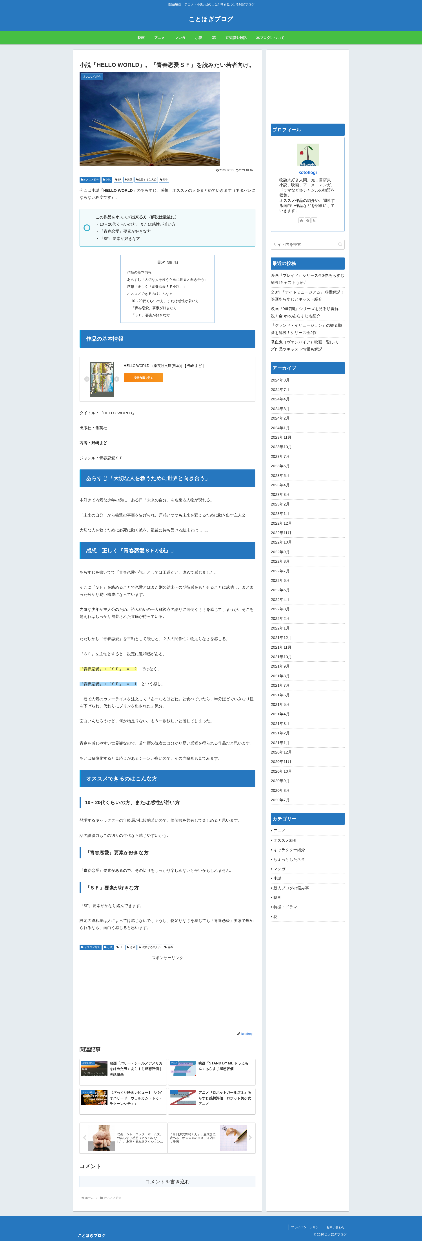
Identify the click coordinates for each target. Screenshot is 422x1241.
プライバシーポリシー (306, 1227)
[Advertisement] (167, 992)
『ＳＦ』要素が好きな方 (150, 315)
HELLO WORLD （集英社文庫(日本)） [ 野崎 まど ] (164, 366)
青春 (165, 179)
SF (119, 179)
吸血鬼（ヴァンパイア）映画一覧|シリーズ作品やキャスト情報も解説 (307, 345)
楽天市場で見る (143, 377)
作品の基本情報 (139, 272)
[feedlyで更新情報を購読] (308, 220)
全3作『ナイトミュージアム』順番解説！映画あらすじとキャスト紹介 (307, 295)
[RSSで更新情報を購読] (314, 220)
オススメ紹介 (91, 179)
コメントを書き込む (167, 1181)
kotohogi (307, 172)
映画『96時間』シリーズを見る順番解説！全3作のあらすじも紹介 (304, 312)
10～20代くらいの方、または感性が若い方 (165, 301)
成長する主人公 (147, 179)
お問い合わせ (335, 1227)
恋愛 (129, 179)
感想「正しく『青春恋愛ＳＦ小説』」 (157, 286)
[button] (340, 244)
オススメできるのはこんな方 (150, 294)
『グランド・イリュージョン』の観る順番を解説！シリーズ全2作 (306, 329)
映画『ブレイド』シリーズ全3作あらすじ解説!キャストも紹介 (307, 279)
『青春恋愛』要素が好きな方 (154, 308)
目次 (161, 262)
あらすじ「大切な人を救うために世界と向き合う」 (167, 279)
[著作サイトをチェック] (301, 220)
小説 (108, 179)
